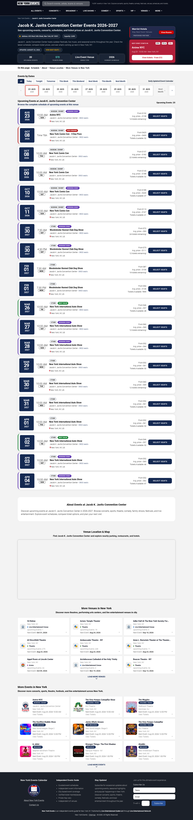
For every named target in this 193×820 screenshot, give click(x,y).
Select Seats (160, 116)
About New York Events (34, 800)
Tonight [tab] (39, 81)
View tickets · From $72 (152, 58)
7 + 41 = (136, 803)
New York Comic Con (59, 134)
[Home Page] (28, 3)
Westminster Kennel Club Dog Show (67, 230)
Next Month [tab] (120, 81)
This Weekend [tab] (78, 81)
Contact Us (34, 805)
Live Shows (88, 11)
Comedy (105, 11)
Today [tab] (29, 81)
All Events (36, 11)
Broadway (71, 11)
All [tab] (21, 81)
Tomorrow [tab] (51, 81)
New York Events (24, 18)
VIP (132, 11)
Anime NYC (55, 115)
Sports (119, 11)
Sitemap (92, 815)
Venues (144, 11)
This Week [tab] (63, 81)
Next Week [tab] (93, 81)
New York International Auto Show (66, 306)
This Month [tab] (106, 81)
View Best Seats (52, 50)
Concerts (54, 11)
